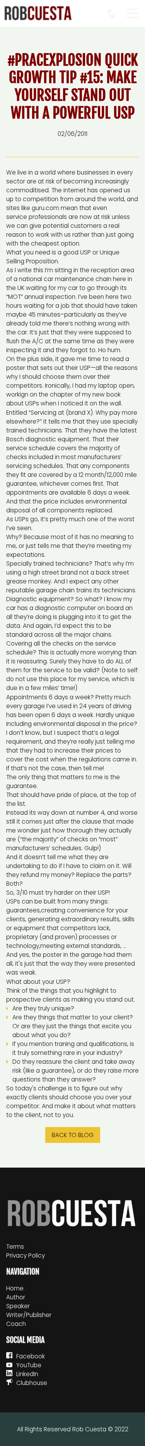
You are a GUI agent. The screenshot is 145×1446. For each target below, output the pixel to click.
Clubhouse (31, 1383)
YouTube (28, 1365)
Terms (15, 1247)
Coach (16, 1324)
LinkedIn (27, 1374)
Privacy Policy (25, 1255)
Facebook (30, 1356)
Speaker (18, 1306)
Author (15, 1297)
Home (15, 1288)
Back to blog (73, 1135)
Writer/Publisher (28, 1315)
